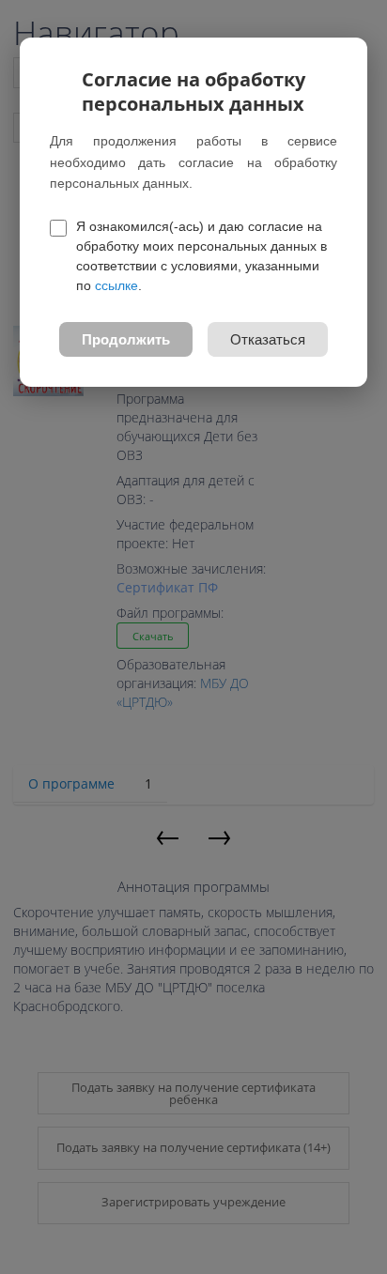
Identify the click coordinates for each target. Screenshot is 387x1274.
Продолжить (126, 339)
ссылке (116, 285)
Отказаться (267, 339)
